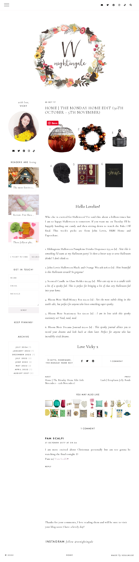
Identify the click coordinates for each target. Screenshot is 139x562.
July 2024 (23, 347)
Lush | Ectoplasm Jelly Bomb (116, 378)
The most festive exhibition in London (24, 187)
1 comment (116, 361)
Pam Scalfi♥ (62, 459)
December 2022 (23, 354)
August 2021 (23, 373)
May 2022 (23, 365)
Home (69, 555)
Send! (24, 310)
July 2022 (23, 358)
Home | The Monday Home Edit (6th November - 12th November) (64, 380)
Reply (48, 466)
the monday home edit (59, 362)
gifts (53, 360)
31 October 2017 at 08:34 (61, 442)
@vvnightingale (84, 541)
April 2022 (23, 369)
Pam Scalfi (54, 438)
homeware (64, 360)
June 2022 (23, 362)
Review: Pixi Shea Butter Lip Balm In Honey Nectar (24, 215)
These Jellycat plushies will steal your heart (24, 242)
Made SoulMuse (122, 555)
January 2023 (23, 350)
